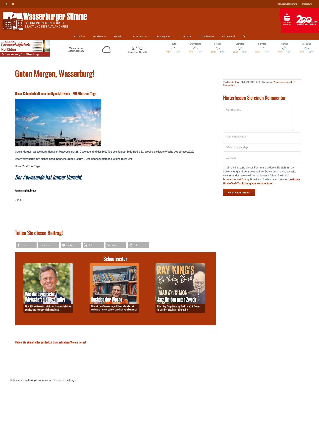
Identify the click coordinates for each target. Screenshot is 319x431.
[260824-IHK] (48, 265)
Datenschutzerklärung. (236, 179)
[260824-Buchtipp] (114, 265)
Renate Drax (233, 82)
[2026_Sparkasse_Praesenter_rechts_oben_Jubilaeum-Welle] (299, 10)
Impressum (44, 380)
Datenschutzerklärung (23, 380)
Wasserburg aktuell (282, 82)
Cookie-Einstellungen (65, 380)
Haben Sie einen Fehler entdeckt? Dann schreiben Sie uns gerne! (50, 342)
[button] (244, 36)
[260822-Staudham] (180, 265)
